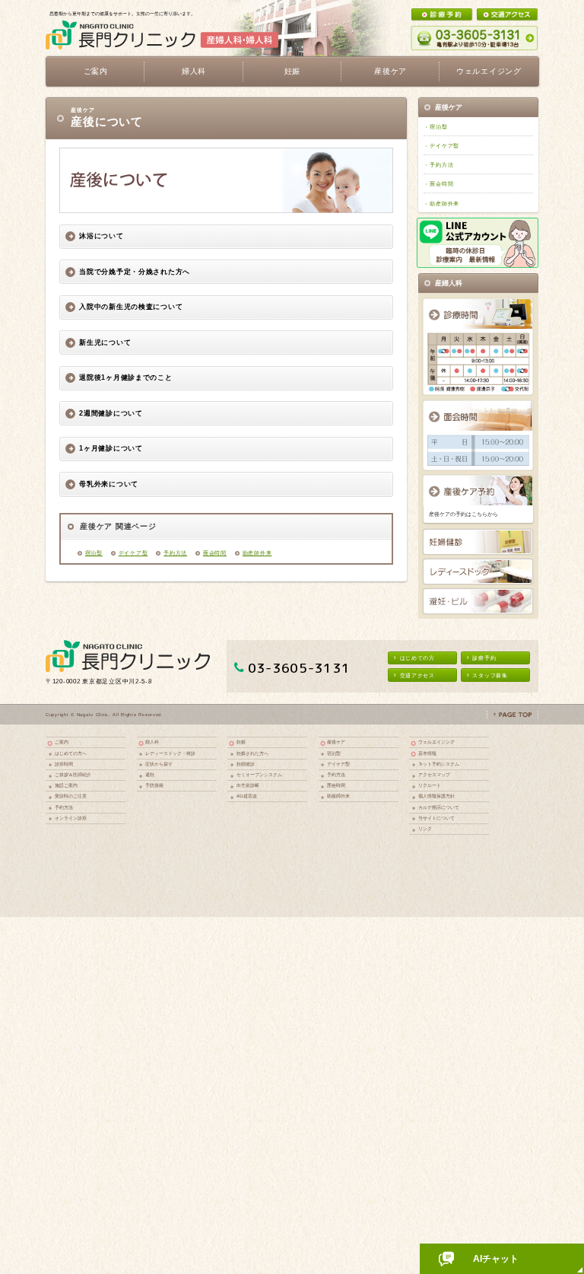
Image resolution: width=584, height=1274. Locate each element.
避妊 (149, 774)
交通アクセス (417, 675)
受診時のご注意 (71, 795)
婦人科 (152, 741)
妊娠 (241, 741)
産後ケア (336, 741)
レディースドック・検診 (170, 753)
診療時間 (64, 763)
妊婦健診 (245, 763)
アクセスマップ (434, 774)
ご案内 (61, 741)
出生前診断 (247, 785)
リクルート (429, 785)
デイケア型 (133, 552)
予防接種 (154, 785)
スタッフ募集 (489, 675)
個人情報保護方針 (436, 795)
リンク (425, 828)
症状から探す (159, 763)
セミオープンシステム (259, 774)
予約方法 (175, 552)
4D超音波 (246, 795)
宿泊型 (94, 552)
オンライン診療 (71, 817)
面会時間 (215, 552)
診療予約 (484, 658)
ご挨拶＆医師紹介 (73, 774)
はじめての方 (417, 658)
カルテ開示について (438, 807)
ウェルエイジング (489, 71)
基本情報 (427, 753)
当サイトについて (436, 817)
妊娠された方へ (252, 753)
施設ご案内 (66, 785)
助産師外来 (257, 552)
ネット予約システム (438, 763)
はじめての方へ (71, 753)
